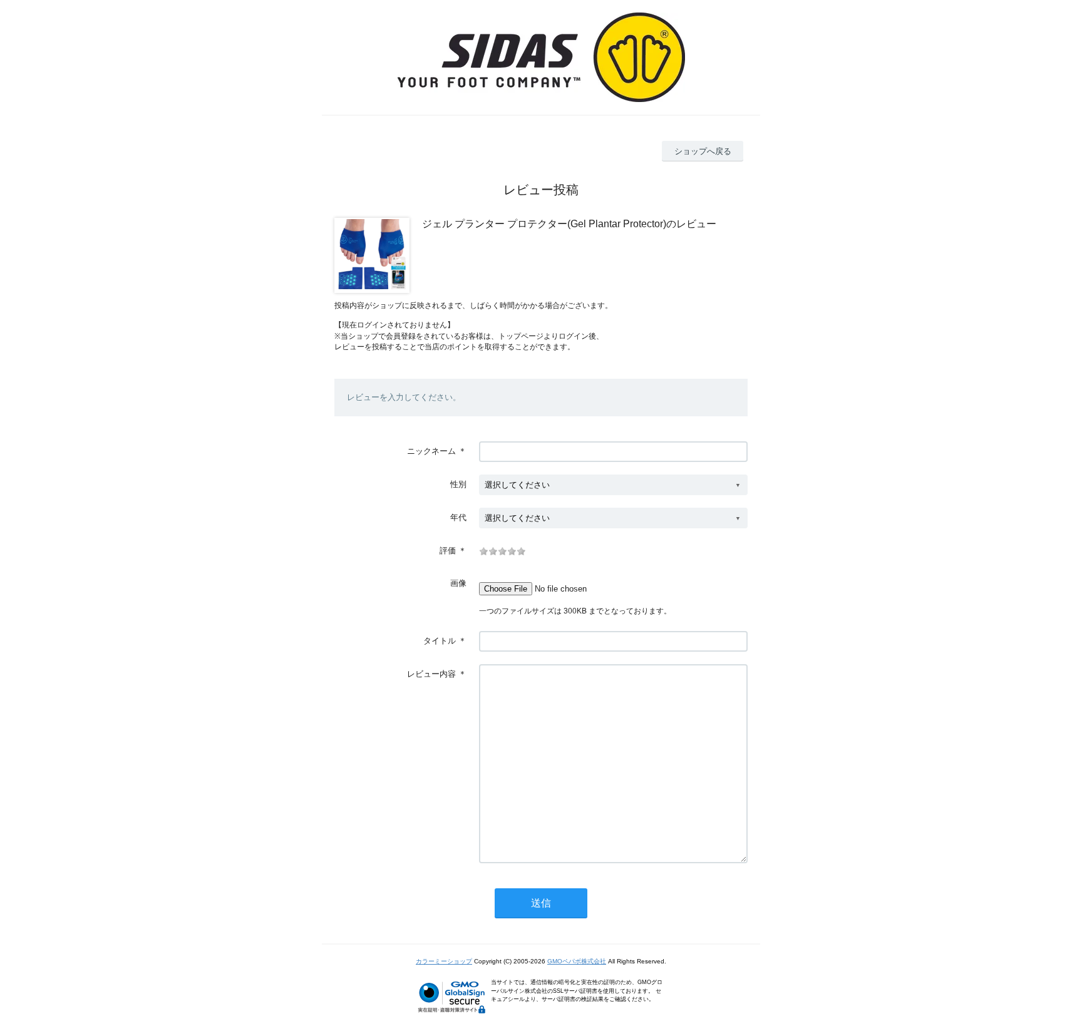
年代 (458, 517)
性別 (458, 484)
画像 (458, 583)
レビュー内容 (431, 674)
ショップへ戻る (702, 151)
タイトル (439, 640)
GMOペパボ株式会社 (576, 961)
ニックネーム (431, 451)
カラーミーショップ (444, 961)
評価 (448, 550)
